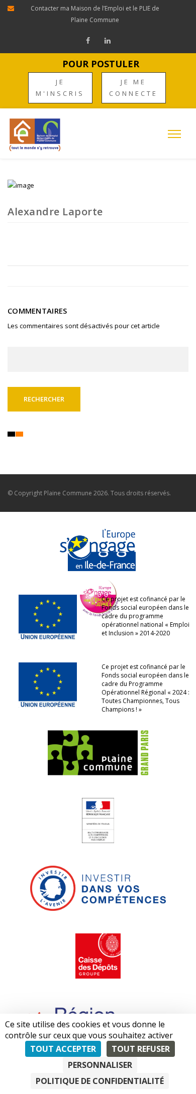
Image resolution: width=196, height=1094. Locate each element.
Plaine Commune (68, 493)
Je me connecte (133, 87)
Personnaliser (100, 1064)
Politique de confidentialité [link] (100, 1080)
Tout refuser (141, 1048)
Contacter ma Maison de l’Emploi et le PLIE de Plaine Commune (95, 14)
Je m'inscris (60, 87)
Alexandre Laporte (55, 211)
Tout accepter (63, 1048)
